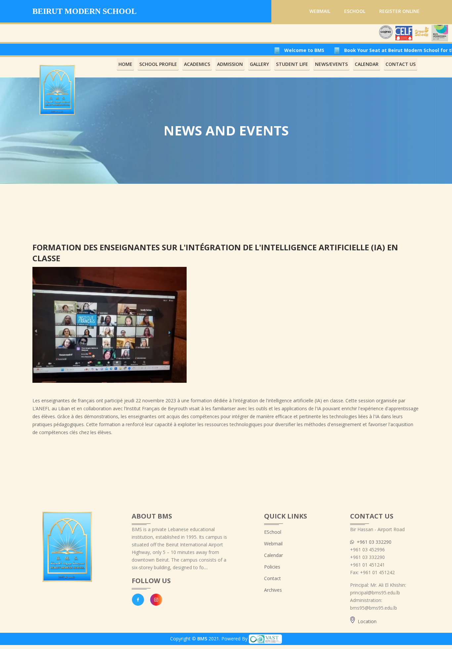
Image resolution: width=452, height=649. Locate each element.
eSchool (272, 532)
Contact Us (400, 64)
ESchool (354, 11)
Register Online (399, 11)
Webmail (319, 11)
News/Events (331, 64)
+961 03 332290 (372, 542)
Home (125, 64)
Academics (197, 64)
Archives (273, 590)
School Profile (158, 64)
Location (366, 621)
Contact (272, 578)
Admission (230, 64)
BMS (202, 638)
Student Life (292, 64)
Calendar (273, 555)
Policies (272, 567)
